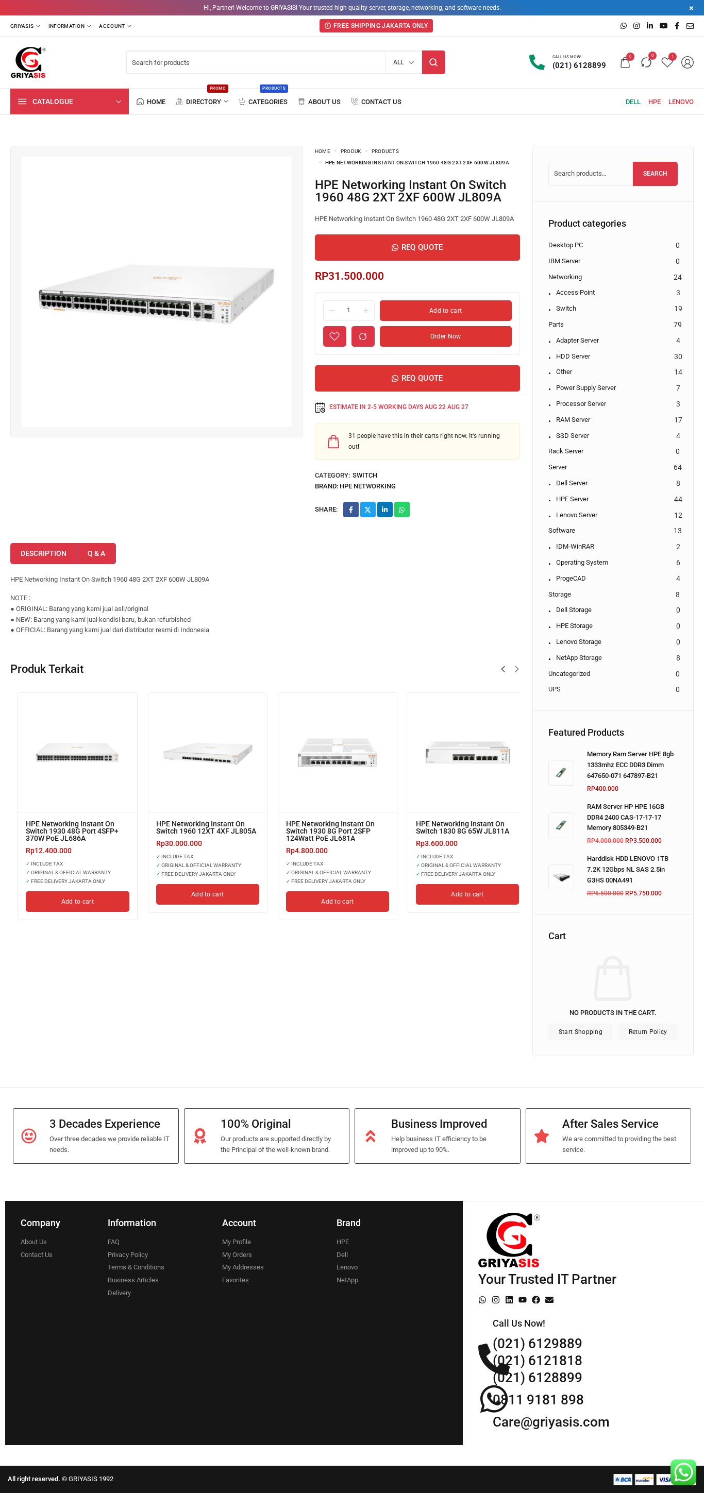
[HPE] (654, 102)
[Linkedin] (509, 1300)
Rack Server (565, 451)
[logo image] (28, 62)
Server (557, 467)
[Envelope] (549, 1300)
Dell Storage (574, 610)
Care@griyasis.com (551, 1422)
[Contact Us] (376, 102)
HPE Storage (574, 626)
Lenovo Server (576, 515)
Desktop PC (565, 245)
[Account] (115, 25)
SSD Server (572, 435)
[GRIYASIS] (25, 25)
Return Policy (648, 1032)
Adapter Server (577, 340)
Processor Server (581, 404)
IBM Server (564, 261)
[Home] (151, 102)
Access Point (575, 292)
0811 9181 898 (538, 1399)
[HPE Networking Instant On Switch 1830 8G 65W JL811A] (70, 752)
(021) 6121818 (537, 1360)
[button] (503, 669)
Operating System (582, 562)
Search (655, 173)
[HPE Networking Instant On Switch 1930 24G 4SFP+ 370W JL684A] (200, 752)
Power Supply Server (586, 388)
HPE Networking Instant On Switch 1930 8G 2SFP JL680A (457, 827)
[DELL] (633, 102)
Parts (556, 324)
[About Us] (319, 102)
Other (564, 372)
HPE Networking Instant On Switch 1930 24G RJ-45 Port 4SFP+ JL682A (324, 831)
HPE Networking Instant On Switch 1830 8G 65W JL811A (65, 827)
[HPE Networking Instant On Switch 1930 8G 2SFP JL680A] (460, 752)
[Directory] (202, 102)
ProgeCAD (571, 578)
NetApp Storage (579, 657)
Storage (559, 594)
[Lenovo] (681, 102)
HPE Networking (368, 486)
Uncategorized (569, 673)
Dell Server (572, 483)
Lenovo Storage (578, 642)
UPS (554, 689)
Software (561, 530)
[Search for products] (433, 62)
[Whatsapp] (482, 1300)
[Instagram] (496, 1300)
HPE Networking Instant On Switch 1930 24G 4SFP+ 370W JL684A (197, 831)
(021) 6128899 (537, 1377)
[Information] (70, 25)
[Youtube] (522, 1300)
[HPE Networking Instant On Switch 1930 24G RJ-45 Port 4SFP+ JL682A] (330, 752)
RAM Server (573, 419)
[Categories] (263, 102)
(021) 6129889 (537, 1343)
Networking (565, 277)
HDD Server (573, 356)
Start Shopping (580, 1032)
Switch (365, 475)
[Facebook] (536, 1300)
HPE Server (572, 499)
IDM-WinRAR (575, 546)
